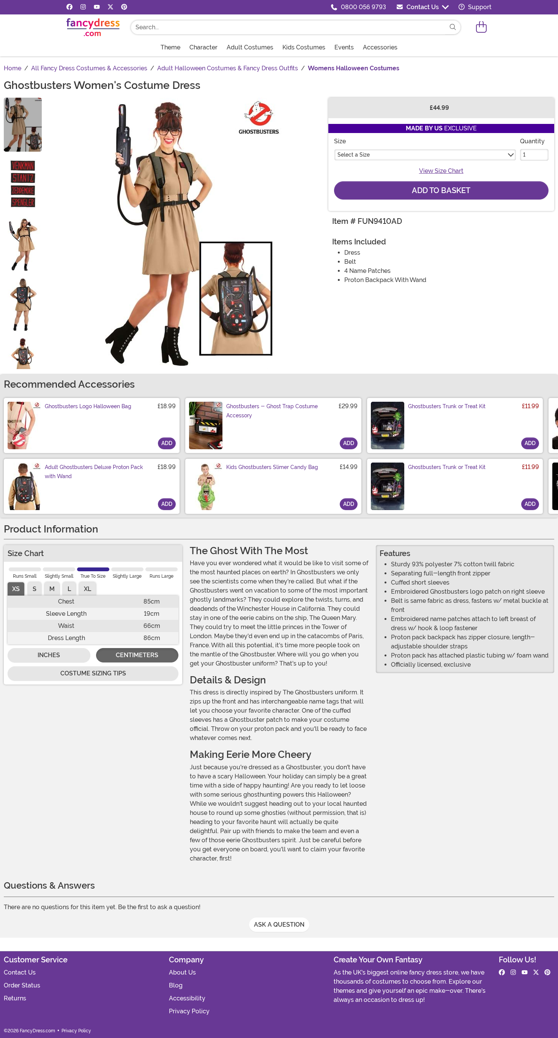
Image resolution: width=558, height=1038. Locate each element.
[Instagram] (83, 7)
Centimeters (137, 655)
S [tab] (34, 589)
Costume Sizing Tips (93, 673)
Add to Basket (441, 190)
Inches (49, 655)
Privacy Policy (189, 1011)
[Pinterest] (124, 7)
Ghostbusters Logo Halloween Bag (88, 406)
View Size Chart (441, 170)
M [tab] (52, 589)
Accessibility (187, 998)
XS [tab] (16, 589)
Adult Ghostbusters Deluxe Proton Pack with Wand (94, 471)
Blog (176, 985)
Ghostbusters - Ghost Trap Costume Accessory (272, 410)
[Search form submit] (452, 27)
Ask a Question (279, 924)
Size (340, 141)
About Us (182, 972)
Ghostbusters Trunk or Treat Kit (446, 406)
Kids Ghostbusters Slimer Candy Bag (272, 467)
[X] (110, 7)
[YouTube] (97, 7)
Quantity (532, 141)
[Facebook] (69, 7)
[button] (481, 27)
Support (479, 7)
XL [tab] (87, 589)
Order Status (22, 985)
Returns (15, 998)
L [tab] (69, 589)
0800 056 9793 (363, 7)
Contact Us (423, 7)
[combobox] (288, 27)
